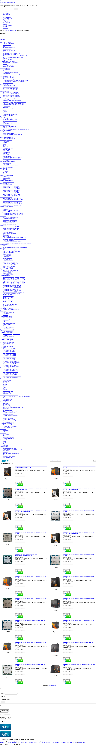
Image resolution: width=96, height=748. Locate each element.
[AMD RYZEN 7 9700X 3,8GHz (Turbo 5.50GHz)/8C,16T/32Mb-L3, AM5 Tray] (7, 630)
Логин (2, 693)
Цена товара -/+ (55, 460)
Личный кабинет (7, 25)
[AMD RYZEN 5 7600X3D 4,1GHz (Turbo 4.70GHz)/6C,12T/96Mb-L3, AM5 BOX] (55, 630)
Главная (7, 30)
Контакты (5, 28)
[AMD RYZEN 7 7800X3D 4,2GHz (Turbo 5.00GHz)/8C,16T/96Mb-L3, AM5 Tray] (7, 608)
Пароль (3, 696)
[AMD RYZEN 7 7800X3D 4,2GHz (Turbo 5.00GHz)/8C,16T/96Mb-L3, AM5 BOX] (7, 587)
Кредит (5, 26)
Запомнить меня (5, 699)
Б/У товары (6, 13)
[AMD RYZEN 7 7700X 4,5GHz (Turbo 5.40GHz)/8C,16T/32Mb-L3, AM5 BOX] (55, 653)
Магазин (5, 11)
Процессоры (13, 30)
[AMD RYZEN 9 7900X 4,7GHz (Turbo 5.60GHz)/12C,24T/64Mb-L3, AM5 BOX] (55, 609)
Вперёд (50, 685)
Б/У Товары (8, 742)
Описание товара (19, 476)
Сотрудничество (7, 17)
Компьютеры (6, 14)
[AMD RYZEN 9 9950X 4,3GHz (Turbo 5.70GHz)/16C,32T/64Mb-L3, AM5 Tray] (55, 521)
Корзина (5, 24)
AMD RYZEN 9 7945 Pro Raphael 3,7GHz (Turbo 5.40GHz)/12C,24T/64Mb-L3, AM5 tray (26, 555)
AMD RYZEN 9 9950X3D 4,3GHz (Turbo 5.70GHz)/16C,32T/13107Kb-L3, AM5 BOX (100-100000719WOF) (31, 467)
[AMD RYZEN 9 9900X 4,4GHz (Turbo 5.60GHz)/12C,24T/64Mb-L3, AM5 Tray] (55, 566)
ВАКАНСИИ (6, 22)
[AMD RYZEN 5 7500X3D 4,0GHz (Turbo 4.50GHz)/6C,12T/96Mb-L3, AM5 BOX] (7, 651)
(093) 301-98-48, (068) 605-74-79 (8, 2)
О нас (4, 15)
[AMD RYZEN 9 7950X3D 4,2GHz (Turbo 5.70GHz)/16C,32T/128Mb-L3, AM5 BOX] (55, 476)
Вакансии (69, 742)
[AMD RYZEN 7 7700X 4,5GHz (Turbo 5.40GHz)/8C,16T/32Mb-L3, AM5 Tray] (7, 675)
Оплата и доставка (8, 18)
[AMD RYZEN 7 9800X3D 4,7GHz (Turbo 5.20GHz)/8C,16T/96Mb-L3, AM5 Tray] (7, 543)
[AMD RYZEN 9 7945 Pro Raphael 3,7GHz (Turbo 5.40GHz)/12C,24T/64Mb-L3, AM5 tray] (7, 565)
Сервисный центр (7, 20)
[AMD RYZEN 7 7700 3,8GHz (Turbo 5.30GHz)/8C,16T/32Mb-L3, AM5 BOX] (55, 674)
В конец (54, 685)
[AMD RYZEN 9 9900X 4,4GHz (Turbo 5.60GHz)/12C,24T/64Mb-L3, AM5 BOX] (55, 588)
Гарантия (5, 21)
